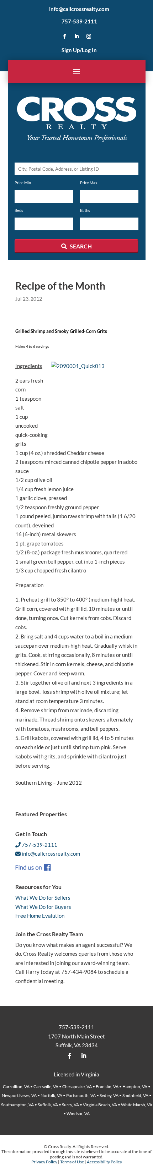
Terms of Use (72, 1161)
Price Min (23, 182)
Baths (85, 210)
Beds (19, 210)
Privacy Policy (44, 1161)
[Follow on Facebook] (64, 36)
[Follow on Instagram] (88, 36)
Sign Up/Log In (79, 50)
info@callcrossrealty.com (79, 9)
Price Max (88, 182)
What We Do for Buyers (43, 907)
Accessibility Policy (104, 1161)
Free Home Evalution (39, 915)
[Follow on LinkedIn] (76, 36)
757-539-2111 (79, 21)
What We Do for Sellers (42, 897)
